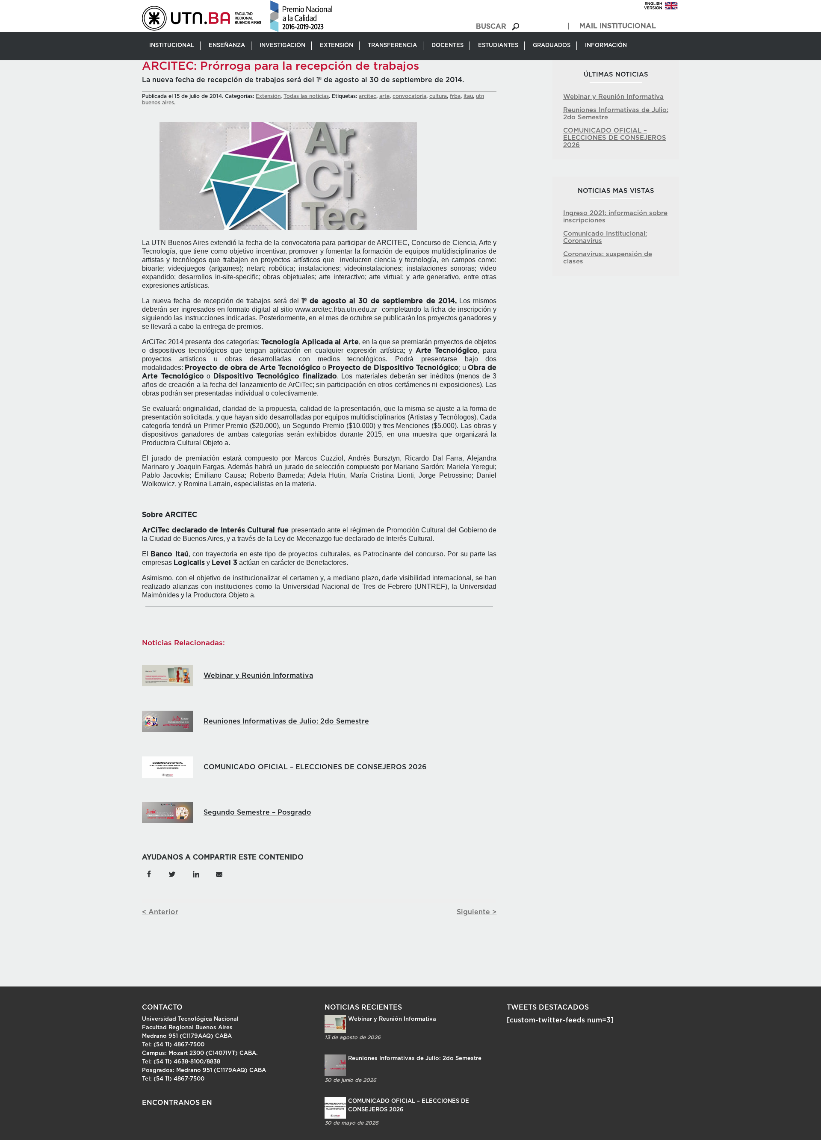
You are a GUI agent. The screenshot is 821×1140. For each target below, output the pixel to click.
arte (384, 96)
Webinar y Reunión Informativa (613, 97)
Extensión (268, 96)
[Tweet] (172, 873)
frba (455, 96)
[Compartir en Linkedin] (196, 873)
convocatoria (409, 96)
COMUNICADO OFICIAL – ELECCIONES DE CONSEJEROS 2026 (614, 137)
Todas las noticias (306, 96)
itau (468, 96)
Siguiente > (476, 912)
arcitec (367, 96)
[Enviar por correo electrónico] (219, 873)
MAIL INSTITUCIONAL (617, 26)
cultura (438, 96)
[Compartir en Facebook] (149, 873)
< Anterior (160, 912)
